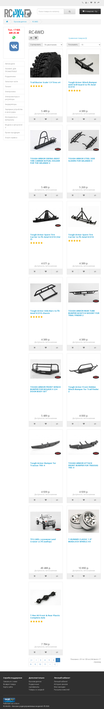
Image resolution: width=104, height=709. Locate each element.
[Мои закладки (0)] (91, 2)
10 (40, 664)
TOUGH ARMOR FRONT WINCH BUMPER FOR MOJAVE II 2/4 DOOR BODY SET (45, 389)
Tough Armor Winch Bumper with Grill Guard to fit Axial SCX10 (82, 84)
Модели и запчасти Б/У (13, 126)
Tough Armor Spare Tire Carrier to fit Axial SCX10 (81, 235)
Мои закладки (59, 687)
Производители (20, 21)
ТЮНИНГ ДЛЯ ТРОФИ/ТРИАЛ (11, 70)
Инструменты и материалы (11, 118)
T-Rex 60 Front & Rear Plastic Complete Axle (45, 616)
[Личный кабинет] (87, 2)
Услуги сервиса (11, 137)
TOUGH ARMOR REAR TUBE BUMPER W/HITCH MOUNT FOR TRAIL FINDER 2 (83, 313)
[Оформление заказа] (98, 2)
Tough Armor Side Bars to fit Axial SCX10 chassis (45, 311)
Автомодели (10, 64)
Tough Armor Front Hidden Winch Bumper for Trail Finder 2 (83, 389)
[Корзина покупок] (95, 2)
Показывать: (73, 44)
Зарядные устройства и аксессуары (13, 110)
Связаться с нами (10, 681)
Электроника (10, 91)
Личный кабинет (61, 681)
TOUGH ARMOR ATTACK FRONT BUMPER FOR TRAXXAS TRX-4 (83, 465)
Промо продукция (12, 132)
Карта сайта (8, 687)
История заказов (61, 684)
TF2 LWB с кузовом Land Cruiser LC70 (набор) (43, 540)
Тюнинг (8, 86)
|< (31, 660)
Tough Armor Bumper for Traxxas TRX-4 (43, 464)
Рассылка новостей (61, 690)
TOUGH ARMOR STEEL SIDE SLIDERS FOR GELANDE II (81, 159)
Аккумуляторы (11, 104)
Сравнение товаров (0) (78, 38)
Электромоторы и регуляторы (12, 97)
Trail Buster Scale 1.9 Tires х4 (45, 82)
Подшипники (10, 76)
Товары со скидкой (36, 690)
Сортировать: (35, 44)
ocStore (16, 703)
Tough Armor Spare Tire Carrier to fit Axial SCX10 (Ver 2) (45, 236)
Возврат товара (9, 684)
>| (55, 664)
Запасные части (11, 81)
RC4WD (35, 21)
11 (45, 664)
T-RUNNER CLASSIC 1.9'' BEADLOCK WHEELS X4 (80, 540)
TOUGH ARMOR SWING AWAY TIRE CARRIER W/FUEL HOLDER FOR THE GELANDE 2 (45, 160)
